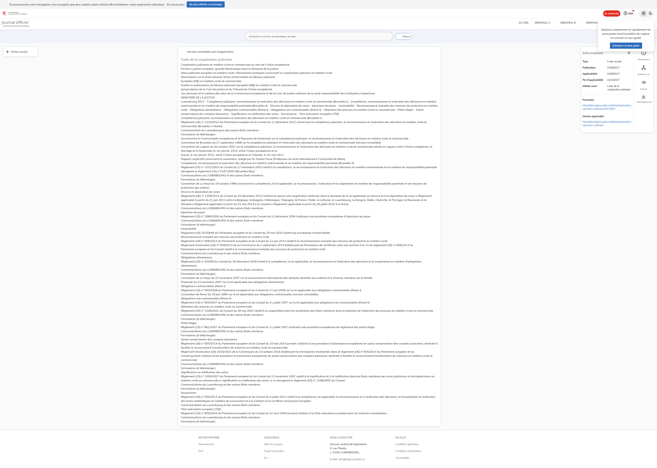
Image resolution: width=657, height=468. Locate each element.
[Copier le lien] (599, 100)
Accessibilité (402, 457)
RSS (200, 451)
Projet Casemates (274, 451)
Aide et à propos (273, 444)
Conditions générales (407, 444)
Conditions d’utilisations (408, 451)
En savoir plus (176, 4)
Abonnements (206, 444)
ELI (266, 457)
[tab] (644, 56)
